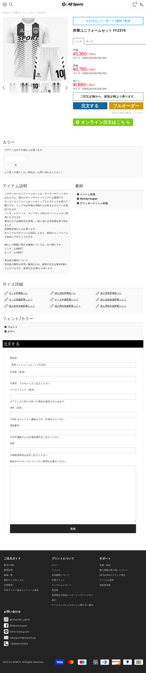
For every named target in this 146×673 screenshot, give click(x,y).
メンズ (78, 41)
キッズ (89, 41)
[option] (35, 49)
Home (6, 12)
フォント (12, 327)
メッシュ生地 (87, 194)
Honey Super (89, 198)
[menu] (5, 4)
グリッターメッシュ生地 (94, 203)
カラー (11, 331)
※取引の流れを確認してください (127, 112)
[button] (3, 87)
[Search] (11, 4)
